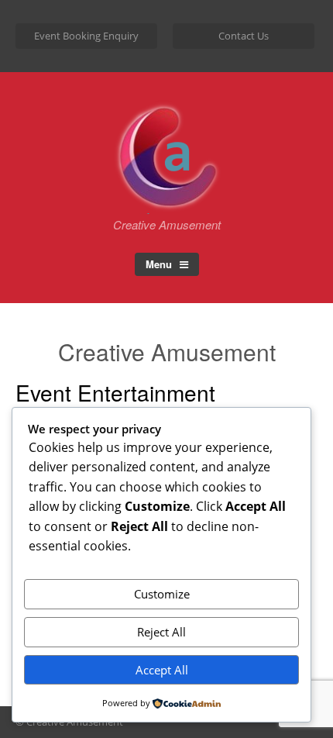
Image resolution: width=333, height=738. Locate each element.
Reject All (161, 632)
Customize (162, 594)
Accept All (162, 670)
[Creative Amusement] (166, 196)
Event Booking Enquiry (86, 36)
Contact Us (243, 36)
